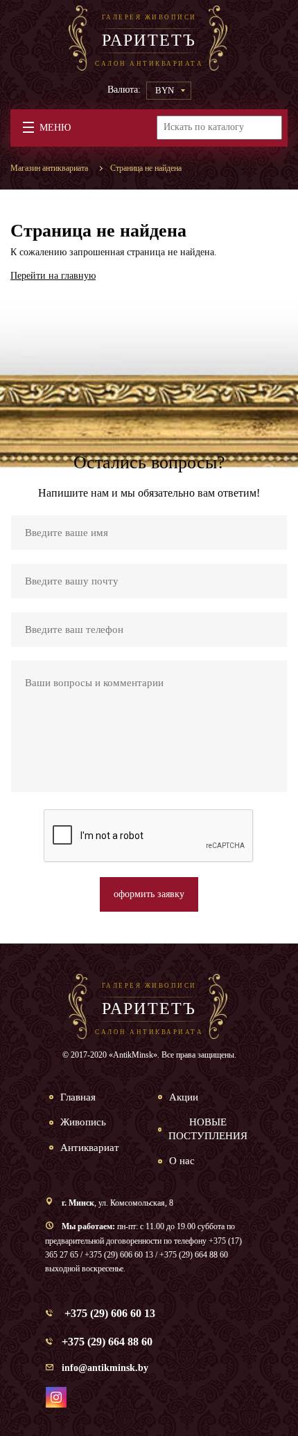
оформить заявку (149, 894)
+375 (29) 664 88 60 (107, 1341)
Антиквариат (89, 1147)
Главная (78, 1097)
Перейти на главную (53, 275)
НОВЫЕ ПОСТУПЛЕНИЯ (207, 1128)
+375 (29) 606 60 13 (108, 1313)
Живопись (83, 1121)
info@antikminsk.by (105, 1368)
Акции (183, 1097)
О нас (182, 1160)
